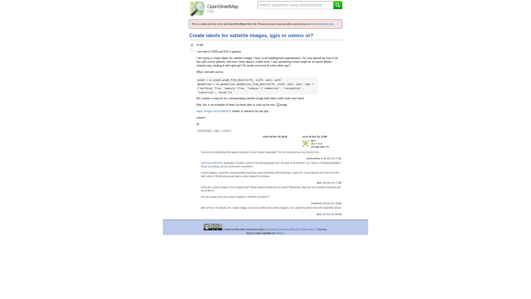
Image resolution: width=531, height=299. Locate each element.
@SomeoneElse (210, 163)
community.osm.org (322, 24)
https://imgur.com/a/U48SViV (213, 111)
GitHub (280, 233)
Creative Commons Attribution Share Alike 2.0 (292, 229)
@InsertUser (208, 207)
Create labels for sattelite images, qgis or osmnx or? (251, 35)
